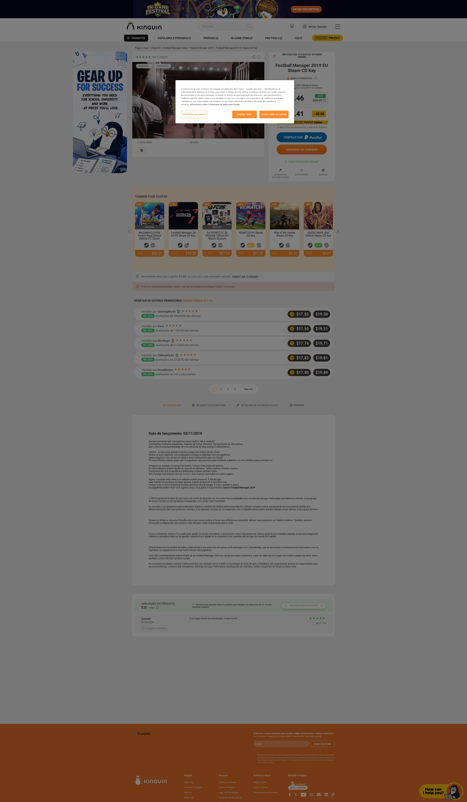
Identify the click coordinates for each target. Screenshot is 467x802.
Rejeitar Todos (244, 114)
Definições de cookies (194, 114)
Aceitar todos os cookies (274, 114)
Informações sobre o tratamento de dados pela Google (215, 104)
